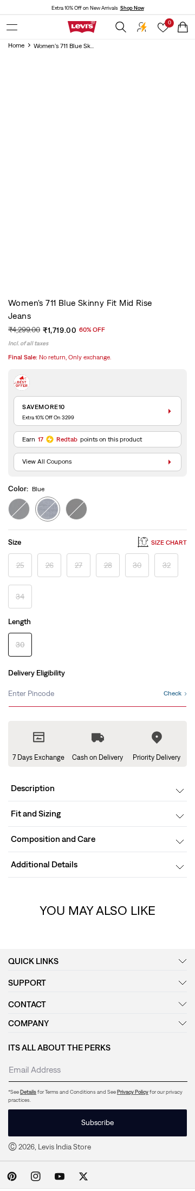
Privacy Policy (132, 1092)
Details (28, 1092)
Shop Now (132, 8)
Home (16, 45)
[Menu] (11, 27)
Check (172, 693)
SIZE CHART (169, 542)
